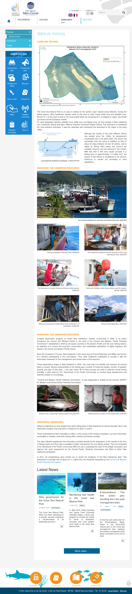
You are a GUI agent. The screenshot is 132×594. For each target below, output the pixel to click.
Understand (11, 40)
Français (75, 15)
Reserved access (36, 584)
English (70, 15)
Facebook (87, 13)
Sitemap (123, 590)
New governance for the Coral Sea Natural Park (51, 500)
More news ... (82, 550)
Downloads (76, 584)
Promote (9, 32)
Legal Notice (113, 590)
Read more (62, 525)
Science (82, 505)
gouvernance (56, 508)
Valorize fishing (14, 36)
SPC (60, 372)
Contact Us (56, 584)
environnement (105, 510)
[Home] (26, 8)
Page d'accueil (10, 22)
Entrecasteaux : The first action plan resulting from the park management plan (112, 497)
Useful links (96, 584)
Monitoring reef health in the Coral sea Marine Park (81, 498)
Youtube (91, 13)
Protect (9, 45)
